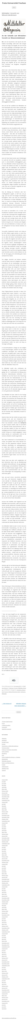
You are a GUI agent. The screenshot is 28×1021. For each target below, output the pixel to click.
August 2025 (5, 802)
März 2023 (4, 855)
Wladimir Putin (5, 768)
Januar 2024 (4, 836)
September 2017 (6, 946)
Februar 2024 (5, 834)
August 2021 (5, 886)
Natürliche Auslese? (6, 729)
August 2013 (5, 1003)
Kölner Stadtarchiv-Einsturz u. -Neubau (11, 757)
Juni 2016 (4, 969)
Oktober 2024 (5, 819)
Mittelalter (4, 693)
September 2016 (6, 965)
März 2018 (4, 941)
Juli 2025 (4, 804)
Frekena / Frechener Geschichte (9, 749)
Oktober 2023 (5, 841)
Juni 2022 (4, 868)
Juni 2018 (4, 937)
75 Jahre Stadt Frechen (7, 721)
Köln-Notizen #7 (7, 703)
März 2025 (4, 809)
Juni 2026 (4, 783)
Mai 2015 (4, 982)
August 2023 (5, 845)
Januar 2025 (4, 813)
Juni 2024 (4, 826)
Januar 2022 (4, 877)
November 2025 (5, 796)
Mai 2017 (4, 952)
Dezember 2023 (5, 838)
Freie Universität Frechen (14, 3)
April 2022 (4, 871)
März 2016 (4, 971)
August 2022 (5, 864)
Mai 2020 (4, 905)
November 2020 (5, 900)
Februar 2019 (5, 926)
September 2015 (6, 978)
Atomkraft (4, 740)
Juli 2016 (4, 967)
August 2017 (5, 948)
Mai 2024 (4, 828)
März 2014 (4, 995)
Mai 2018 (4, 939)
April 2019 (4, 922)
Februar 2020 (5, 911)
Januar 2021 (4, 896)
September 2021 (6, 885)
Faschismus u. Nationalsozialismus (10, 746)
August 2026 (5, 779)
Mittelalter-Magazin (6, 761)
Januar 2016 (4, 975)
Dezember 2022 (5, 860)
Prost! (3, 723)
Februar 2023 (5, 856)
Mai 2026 (4, 785)
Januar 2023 (4, 858)
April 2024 (4, 830)
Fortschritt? (4, 727)
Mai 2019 (4, 920)
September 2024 (6, 821)
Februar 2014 (5, 997)
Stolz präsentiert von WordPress (9, 1018)
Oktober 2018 (5, 930)
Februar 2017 (5, 958)
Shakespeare (5, 766)
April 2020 (4, 907)
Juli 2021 (4, 888)
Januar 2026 (4, 793)
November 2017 (5, 945)
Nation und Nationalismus (8, 763)
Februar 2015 (5, 986)
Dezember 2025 (5, 794)
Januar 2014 (4, 999)
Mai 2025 (4, 806)
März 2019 (4, 924)
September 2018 (6, 931)
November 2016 (5, 963)
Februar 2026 (5, 791)
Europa (16, 688)
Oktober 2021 (5, 883)
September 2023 (6, 843)
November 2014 (5, 990)
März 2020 (4, 909)
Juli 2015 (4, 980)
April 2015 (4, 984)
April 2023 (4, 853)
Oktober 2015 (5, 977)
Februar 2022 (5, 875)
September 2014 (6, 992)
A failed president (6, 725)
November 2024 (5, 817)
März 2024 (4, 832)
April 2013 (4, 1008)
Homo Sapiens (5, 751)
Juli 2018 (4, 935)
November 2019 (5, 915)
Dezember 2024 (5, 815)
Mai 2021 (4, 890)
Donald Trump (5, 742)
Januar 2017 (4, 960)
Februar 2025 (5, 811)
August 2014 (5, 993)
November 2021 (5, 881)
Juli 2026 (4, 781)
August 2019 (5, 916)
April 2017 (4, 954)
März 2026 (4, 789)
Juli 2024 (4, 825)
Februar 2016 (5, 973)
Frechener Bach (5, 748)
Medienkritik (5, 759)
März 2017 (4, 956)
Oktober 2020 (5, 901)
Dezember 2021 (5, 879)
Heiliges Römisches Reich (14, 692)
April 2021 (4, 892)
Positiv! (3, 764)
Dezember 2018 (5, 928)
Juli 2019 (4, 918)
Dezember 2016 (5, 962)
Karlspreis (23, 692)
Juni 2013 (4, 1007)
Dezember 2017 (5, 943)
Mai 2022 (4, 870)
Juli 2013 (4, 1005)
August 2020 (5, 903)
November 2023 (5, 840)
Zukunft (4, 770)
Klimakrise (4, 753)
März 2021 (4, 894)
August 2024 (5, 823)
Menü (14, 7)
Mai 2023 (4, 851)
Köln (3, 755)
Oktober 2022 (5, 862)
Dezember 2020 (5, 898)
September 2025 (6, 800)
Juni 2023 (4, 849)
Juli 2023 (4, 847)
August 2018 (5, 933)
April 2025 (4, 808)
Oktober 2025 (5, 798)
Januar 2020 (4, 913)
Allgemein (11, 688)
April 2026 (4, 787)
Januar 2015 (4, 988)
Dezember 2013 (5, 1001)
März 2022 (4, 873)
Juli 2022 (4, 866)
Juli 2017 (4, 950)
